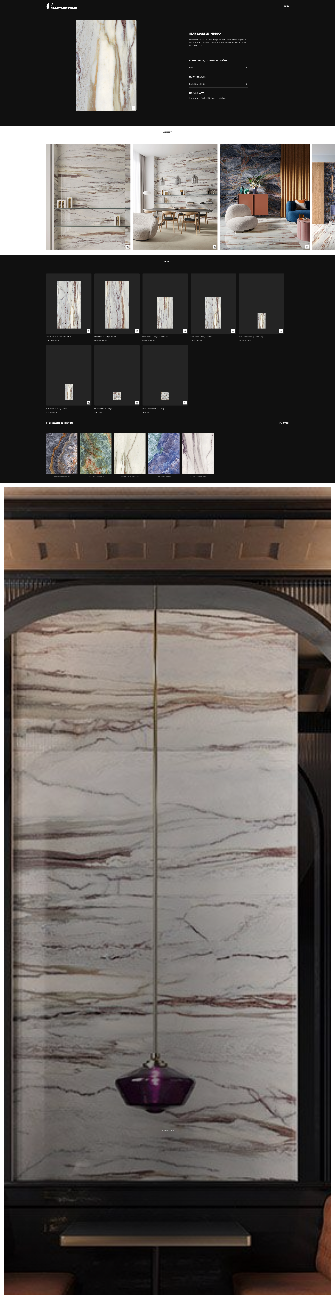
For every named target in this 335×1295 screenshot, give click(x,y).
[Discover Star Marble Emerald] (130, 455)
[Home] (62, 6)
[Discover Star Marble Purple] (198, 455)
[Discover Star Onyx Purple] (164, 455)
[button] (167, 1130)
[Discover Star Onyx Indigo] (61, 455)
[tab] (284, 423)
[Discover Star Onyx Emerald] (95, 455)
